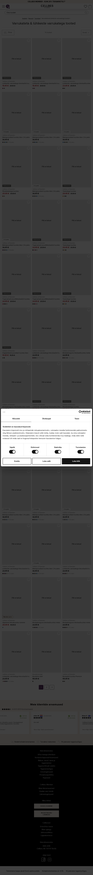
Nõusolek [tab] (16, 419)
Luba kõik (76, 461)
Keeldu (17, 461)
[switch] (35, 452)
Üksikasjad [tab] (46, 419)
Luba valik (47, 461)
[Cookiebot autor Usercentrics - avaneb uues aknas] (80, 412)
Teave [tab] (77, 419)
